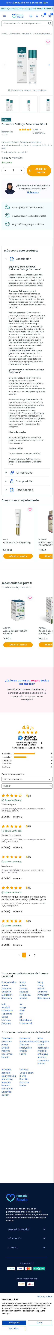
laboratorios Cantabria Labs (25, 275)
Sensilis (23, 988)
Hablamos (33, 192)
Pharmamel (26, 1023)
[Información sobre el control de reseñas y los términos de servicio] (41, 743)
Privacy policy (45, 1296)
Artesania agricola (6, 1071)
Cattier (5, 1094)
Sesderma (7, 988)
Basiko (23, 982)
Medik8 (5, 1047)
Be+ (21, 1013)
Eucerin (5, 1057)
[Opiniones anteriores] (19, 954)
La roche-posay (7, 1043)
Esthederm (7, 1010)
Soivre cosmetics (43, 1046)
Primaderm (43, 994)
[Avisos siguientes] (34, 955)
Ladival (23, 1053)
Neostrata (7, 998)
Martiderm (7, 994)
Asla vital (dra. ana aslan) (9, 1077)
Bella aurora (44, 998)
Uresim (23, 1050)
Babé (40, 1038)
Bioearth (6, 1085)
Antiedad (26, 33)
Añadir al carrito (40, 170)
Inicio (4, 33)
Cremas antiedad (41, 33)
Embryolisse (26, 1047)
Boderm (6, 1050)
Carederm (7, 1038)
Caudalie (6, 991)
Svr (21, 1004)
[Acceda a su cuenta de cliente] (37, 16)
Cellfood (24, 1069)
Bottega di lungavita (7, 1090)
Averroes (6, 1082)
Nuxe (22, 1010)
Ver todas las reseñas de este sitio (27, 748)
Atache (23, 998)
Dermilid (24, 1079)
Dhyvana (24, 1082)
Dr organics (43, 1041)
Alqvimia (42, 1050)
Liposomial (7, 1053)
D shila (23, 1075)
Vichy (40, 982)
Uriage (23, 1007)
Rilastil (41, 988)
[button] (49, 16)
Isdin (4, 1004)
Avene (5, 985)
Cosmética (14, 33)
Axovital (6, 1007)
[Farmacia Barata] (17, 15)
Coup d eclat (26, 1072)
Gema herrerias (6, 1018)
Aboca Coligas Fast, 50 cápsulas (15, 632)
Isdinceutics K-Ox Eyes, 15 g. (17, 542)
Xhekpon (24, 1044)
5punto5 (24, 991)
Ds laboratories (26, 1018)
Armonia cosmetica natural (43, 1060)
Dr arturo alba (9, 982)
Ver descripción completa (14, 152)
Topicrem (7, 1013)
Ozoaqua (6, 1023)
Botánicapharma (28, 1041)
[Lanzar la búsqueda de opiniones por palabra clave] (50, 786)
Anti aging (43, 1053)
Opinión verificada (12, 800)
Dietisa (23, 1085)
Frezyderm (25, 994)
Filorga (41, 985)
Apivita (23, 985)
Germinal (42, 991)
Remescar (25, 1038)
